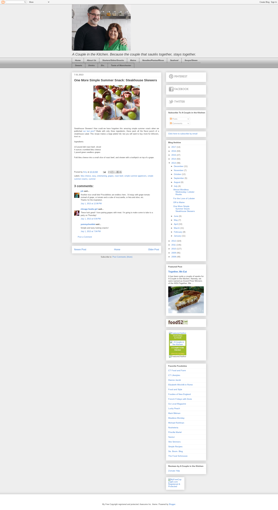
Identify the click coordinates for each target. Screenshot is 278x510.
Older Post (153, 249)
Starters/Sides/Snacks (113, 60)
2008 (174, 257)
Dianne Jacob (174, 380)
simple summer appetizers (135, 176)
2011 (173, 245)
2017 (174, 147)
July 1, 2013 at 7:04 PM (91, 231)
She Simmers (174, 442)
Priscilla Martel (175, 432)
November (179, 170)
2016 (174, 151)
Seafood (174, 60)
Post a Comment (85, 237)
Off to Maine (179, 202)
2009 (174, 253)
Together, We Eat (177, 271)
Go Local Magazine (177, 404)
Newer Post (80, 249)
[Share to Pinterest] (120, 172)
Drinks (91, 65)
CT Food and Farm (177, 370)
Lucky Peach (174, 408)
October (178, 174)
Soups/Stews (191, 60)
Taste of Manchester (121, 65)
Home (78, 60)
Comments (177, 123)
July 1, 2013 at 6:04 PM (91, 219)
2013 (174, 163)
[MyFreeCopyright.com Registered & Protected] (175, 486)
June (176, 216)
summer (92, 179)
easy (94, 176)
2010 (174, 249)
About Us (91, 60)
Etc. (103, 65)
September (179, 178)
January (178, 236)
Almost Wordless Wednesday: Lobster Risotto (183, 192)
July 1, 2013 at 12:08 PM (91, 203)
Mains (133, 60)
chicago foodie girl (89, 209)
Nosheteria (173, 427)
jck (82, 191)
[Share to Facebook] (117, 172)
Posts (174, 119)
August (177, 182)
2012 (174, 241)
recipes (181, 353)
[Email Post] (104, 172)
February (178, 232)
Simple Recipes (175, 446)
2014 (174, 159)
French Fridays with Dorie (180, 399)
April (176, 224)
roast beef (119, 176)
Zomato (171, 471)
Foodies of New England (179, 394)
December (179, 166)
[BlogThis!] (112, 172)
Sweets (78, 65)
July (176, 186)
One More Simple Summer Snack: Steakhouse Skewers (184, 208)
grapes (111, 176)
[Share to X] (115, 172)
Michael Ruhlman (176, 423)
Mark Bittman (174, 413)
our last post (88, 131)
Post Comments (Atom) (122, 257)
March (177, 228)
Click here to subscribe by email (182, 133)
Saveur (171, 437)
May (176, 220)
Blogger (172, 504)
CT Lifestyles (174, 375)
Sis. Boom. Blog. (175, 451)
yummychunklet (88, 224)
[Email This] (109, 172)
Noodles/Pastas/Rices (153, 60)
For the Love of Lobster (184, 198)
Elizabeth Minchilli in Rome (180, 384)
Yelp (178, 471)
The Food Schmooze (178, 456)
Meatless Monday (176, 418)
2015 (174, 155)
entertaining (102, 176)
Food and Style (175, 389)
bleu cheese (86, 176)
